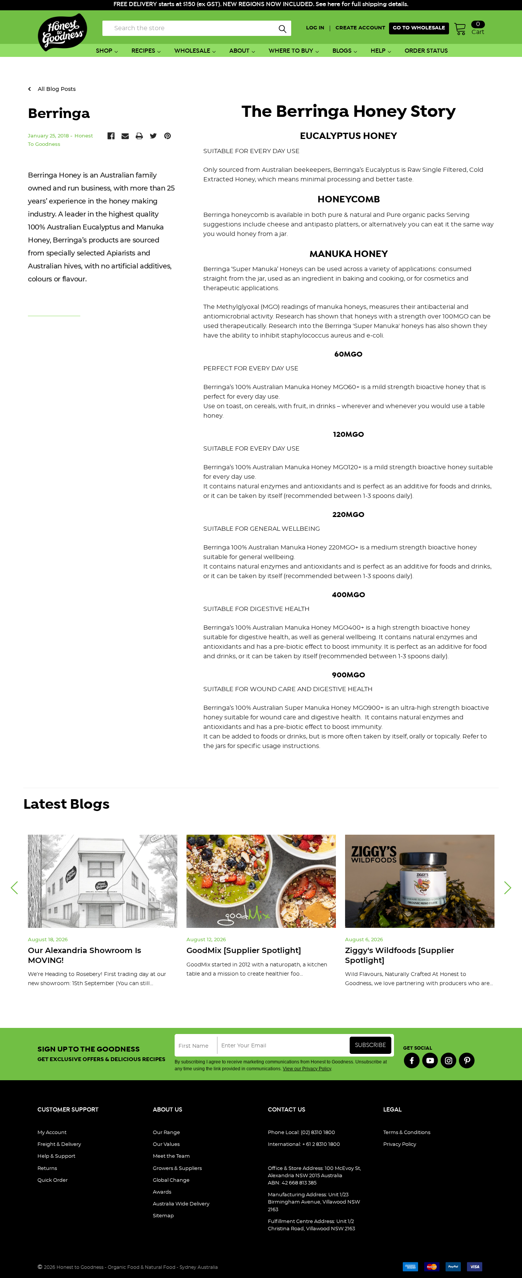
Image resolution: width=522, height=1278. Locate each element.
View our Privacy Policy (307, 1068)
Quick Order (52, 1180)
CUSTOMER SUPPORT (68, 1110)
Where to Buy (291, 51)
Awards (162, 1192)
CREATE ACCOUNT (360, 28)
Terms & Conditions (406, 1132)
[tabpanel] (102, 917)
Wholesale (192, 51)
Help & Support (56, 1156)
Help (378, 51)
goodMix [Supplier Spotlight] (243, 950)
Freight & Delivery (59, 1144)
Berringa (59, 113)
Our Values (166, 1144)
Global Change (171, 1180)
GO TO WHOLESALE (419, 28)
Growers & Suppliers (177, 1168)
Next (508, 888)
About (239, 51)
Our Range (166, 1132)
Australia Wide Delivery (181, 1204)
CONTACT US (286, 1110)
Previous (14, 888)
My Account (51, 1132)
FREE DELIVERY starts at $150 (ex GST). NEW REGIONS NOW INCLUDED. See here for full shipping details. (261, 4)
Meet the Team (171, 1156)
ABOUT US (167, 1110)
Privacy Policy (399, 1144)
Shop (104, 51)
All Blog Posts (56, 89)
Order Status (426, 51)
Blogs (342, 51)
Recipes (143, 51)
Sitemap (163, 1215)
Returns (47, 1168)
